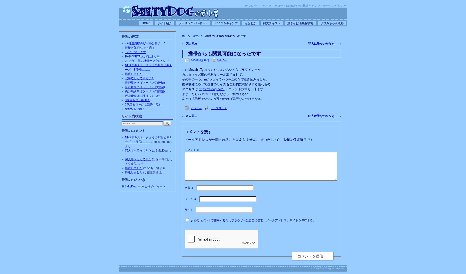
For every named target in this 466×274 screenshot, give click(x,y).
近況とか (250, 23)
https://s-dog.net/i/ (212, 89)
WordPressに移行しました (142, 95)
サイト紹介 (164, 23)
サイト (189, 209)
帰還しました (133, 74)
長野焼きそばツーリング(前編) (145, 91)
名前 (189, 187)
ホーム (186, 36)
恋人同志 (189, 43)
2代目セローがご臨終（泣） (143, 104)
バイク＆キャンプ (226, 23)
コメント (192, 149)
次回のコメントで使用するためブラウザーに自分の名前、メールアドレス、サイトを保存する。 (253, 220)
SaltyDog (222, 60)
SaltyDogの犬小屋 (170, 11)
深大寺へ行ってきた (138, 150)
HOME (146, 23)
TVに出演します (135, 52)
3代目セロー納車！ (137, 100)
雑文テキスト (272, 23)
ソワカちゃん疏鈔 (332, 23)
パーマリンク (219, 108)
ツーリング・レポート (193, 23)
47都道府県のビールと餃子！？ (145, 43)
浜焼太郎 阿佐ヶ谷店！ (140, 47)
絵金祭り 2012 (134, 109)
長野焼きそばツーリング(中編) (145, 87)
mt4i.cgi (209, 79)
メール (190, 199)
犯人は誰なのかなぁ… (324, 43)
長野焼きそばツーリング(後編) (145, 82)
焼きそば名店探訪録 (300, 23)
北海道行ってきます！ (139, 78)
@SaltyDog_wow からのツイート (144, 186)
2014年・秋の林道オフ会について (147, 61)
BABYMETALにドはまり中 (142, 56)
